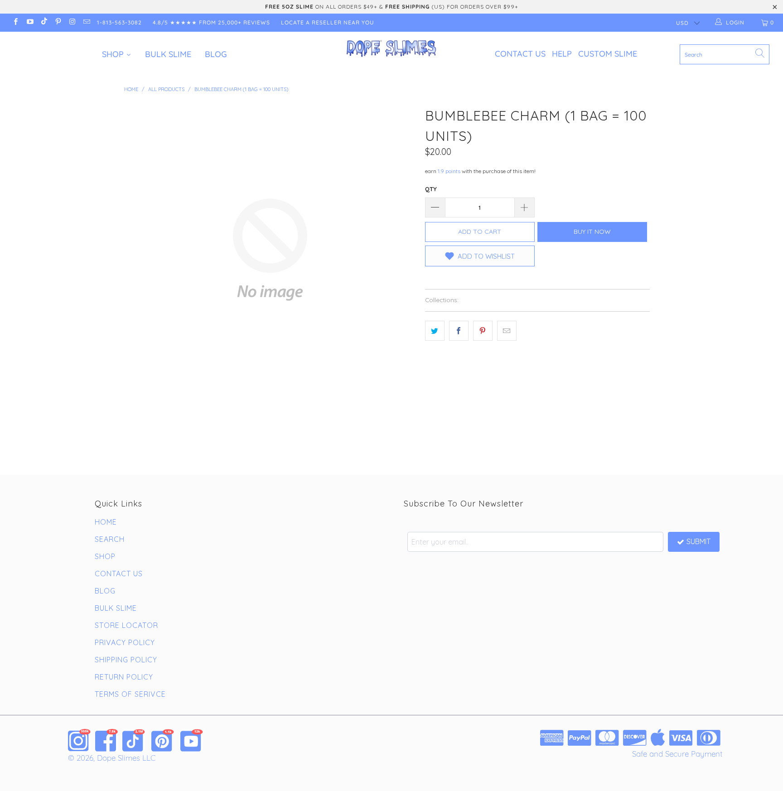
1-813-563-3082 (119, 22)
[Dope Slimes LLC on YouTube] (29, 22)
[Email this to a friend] (507, 331)
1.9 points (449, 171)
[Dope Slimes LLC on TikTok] (44, 22)
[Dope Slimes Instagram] (79, 740)
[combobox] (724, 54)
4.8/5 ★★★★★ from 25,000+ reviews (211, 22)
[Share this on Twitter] (435, 331)
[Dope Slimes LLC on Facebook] (15, 22)
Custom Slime (607, 53)
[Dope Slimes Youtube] (191, 740)
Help (562, 53)
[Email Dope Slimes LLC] (86, 22)
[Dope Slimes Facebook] (106, 740)
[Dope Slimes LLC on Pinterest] (58, 22)
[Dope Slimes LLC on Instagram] (72, 22)
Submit (698, 541)
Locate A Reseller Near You (327, 22)
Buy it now (592, 231)
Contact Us (520, 53)
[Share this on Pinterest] (483, 331)
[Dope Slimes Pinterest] (162, 740)
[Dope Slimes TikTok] (133, 740)
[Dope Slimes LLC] (391, 49)
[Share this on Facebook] (459, 331)
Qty (431, 189)
